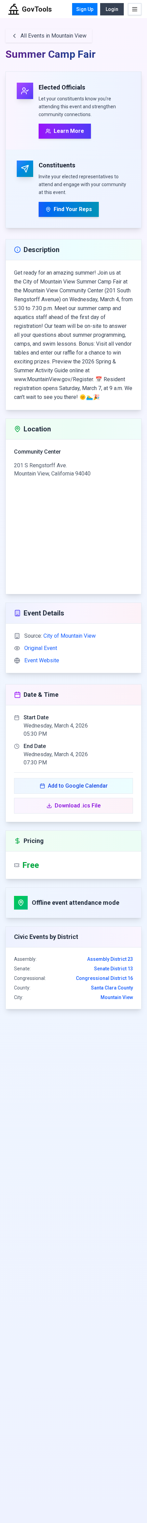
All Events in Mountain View (53, 35)
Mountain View (117, 997)
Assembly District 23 (110, 959)
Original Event (40, 648)
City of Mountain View (69, 636)
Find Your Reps (73, 209)
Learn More (69, 131)
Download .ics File (78, 805)
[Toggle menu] (135, 9)
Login (112, 9)
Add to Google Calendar (78, 786)
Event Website (41, 660)
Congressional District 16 (104, 978)
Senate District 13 (113, 968)
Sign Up (84, 9)
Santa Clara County (112, 988)
